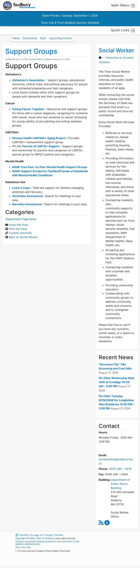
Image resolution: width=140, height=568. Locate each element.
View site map (22, 547)
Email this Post (18, 224)
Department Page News (20, 219)
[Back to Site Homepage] (19, 5)
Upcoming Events (60, 38)
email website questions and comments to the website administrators (47, 542)
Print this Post (18, 229)
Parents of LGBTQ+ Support (40, 146)
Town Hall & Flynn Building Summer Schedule (70, 22)
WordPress (107, 535)
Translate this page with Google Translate (39, 535)
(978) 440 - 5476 (120, 469)
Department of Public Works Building (120, 484)
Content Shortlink (20, 233)
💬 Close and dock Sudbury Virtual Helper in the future (44, 551)
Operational (113, 553)
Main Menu (120, 5)
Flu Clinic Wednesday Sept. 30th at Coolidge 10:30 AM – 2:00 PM (117, 382)
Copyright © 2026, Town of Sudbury (34, 538)
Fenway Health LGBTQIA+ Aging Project (38, 138)
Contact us (21, 541)
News (16, 38)
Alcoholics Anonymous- (28, 196)
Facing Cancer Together (28, 109)
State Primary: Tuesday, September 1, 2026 (70, 15)
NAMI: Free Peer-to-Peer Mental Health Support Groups (49, 167)
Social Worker (36, 59)
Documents (30, 38)
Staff (43, 38)
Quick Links (120, 30)
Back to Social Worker (23, 237)
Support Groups (31, 51)
